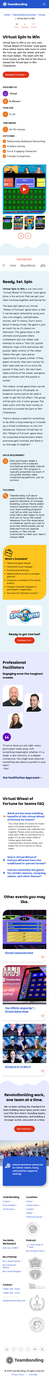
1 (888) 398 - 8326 (11, 1293)
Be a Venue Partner (12, 1261)
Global (29, 1213)
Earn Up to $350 (11, 1248)
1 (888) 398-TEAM (11, 1289)
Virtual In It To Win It (18, 1067)
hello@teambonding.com (14, 1300)
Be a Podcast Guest (36, 1251)
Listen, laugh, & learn (36, 1245)
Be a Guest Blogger (12, 1271)
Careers (7, 1201)
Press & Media (10, 1205)
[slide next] (28, 236)
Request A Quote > (15, 74)
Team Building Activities (24, 14)
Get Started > (24, 1128)
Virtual (42, 14)
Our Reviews (9, 1209)
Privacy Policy (18, 1374)
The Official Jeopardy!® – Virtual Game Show (20, 1009)
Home (7, 14)
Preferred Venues (35, 1217)
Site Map (33, 1374)
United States (33, 1205)
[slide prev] (21, 236)
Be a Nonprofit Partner (9, 1266)
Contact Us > (24, 640)
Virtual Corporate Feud (19, 953)
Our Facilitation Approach (22, 778)
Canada (30, 1209)
